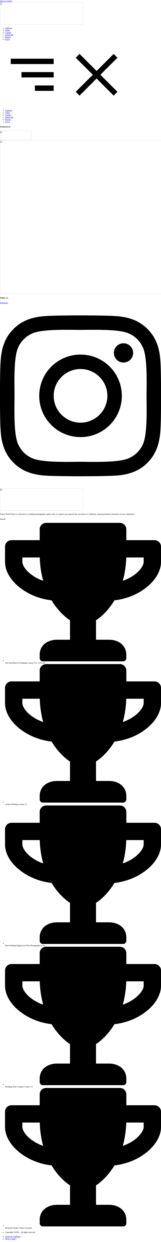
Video (7, 30)
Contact (8, 33)
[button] (80, 75)
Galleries (8, 28)
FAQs (7, 39)
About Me (9, 35)
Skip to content (6, 1)
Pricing (8, 37)
